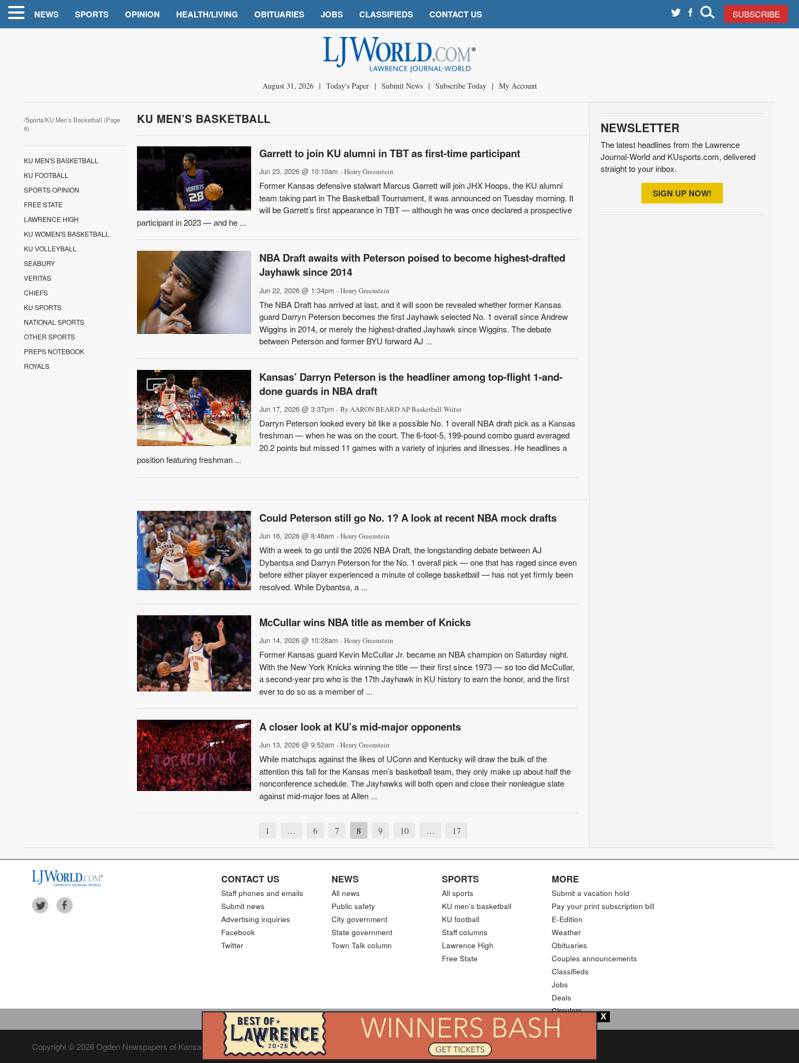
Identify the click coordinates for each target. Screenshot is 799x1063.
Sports (92, 14)
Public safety (353, 906)
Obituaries (279, 14)
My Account (518, 86)
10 (404, 830)
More (565, 878)
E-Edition (567, 919)
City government (360, 919)
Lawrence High (51, 219)
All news (346, 893)
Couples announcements (594, 958)
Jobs (332, 14)
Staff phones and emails (262, 893)
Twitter (232, 945)
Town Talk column (362, 945)
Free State (43, 204)
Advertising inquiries (255, 919)
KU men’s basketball (476, 906)
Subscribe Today (460, 86)
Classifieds (386, 14)
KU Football (46, 175)
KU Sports (42, 307)
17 (456, 830)
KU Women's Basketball (66, 233)
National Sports (54, 321)
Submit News (402, 86)
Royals (36, 365)
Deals (561, 997)
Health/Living (207, 14)
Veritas (37, 277)
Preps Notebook (54, 351)
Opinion (142, 14)
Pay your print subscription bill (603, 906)
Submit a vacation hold (590, 893)
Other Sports (49, 336)
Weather (566, 932)
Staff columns (465, 932)
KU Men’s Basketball (203, 118)
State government (362, 932)
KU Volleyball (50, 248)
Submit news (243, 906)
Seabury (39, 263)
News (46, 14)
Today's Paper (347, 86)
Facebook (238, 932)
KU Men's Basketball (61, 160)
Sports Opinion (51, 189)
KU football (460, 919)
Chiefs (36, 292)
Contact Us (455, 14)
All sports (457, 893)
